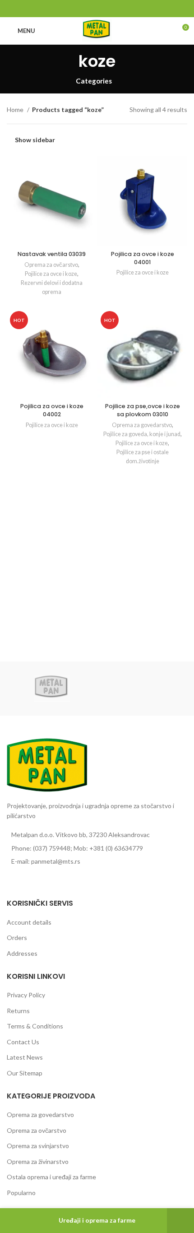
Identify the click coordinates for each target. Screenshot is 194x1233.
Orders (17, 937)
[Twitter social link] (87, 8)
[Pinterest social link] (97, 8)
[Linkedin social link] (107, 8)
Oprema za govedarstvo (142, 425)
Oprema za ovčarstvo (51, 264)
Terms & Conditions (35, 1026)
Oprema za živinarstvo (38, 1161)
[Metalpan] (52, 688)
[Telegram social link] (118, 8)
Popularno (21, 1192)
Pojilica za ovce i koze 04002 (51, 410)
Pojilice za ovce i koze (51, 273)
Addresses (22, 953)
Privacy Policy (26, 995)
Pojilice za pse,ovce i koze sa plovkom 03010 (142, 410)
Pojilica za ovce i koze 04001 (142, 258)
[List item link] (97, 848)
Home (16, 109)
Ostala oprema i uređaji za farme (51, 1177)
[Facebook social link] (76, 8)
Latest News (25, 1057)
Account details (29, 922)
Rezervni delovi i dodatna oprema (52, 287)
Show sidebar (35, 140)
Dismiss (180, 1220)
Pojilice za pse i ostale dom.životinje (142, 457)
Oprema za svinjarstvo (38, 1145)
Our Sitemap (24, 1073)
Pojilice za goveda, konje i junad (141, 434)
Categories (94, 81)
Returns (18, 1010)
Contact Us (23, 1042)
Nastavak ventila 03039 (52, 254)
